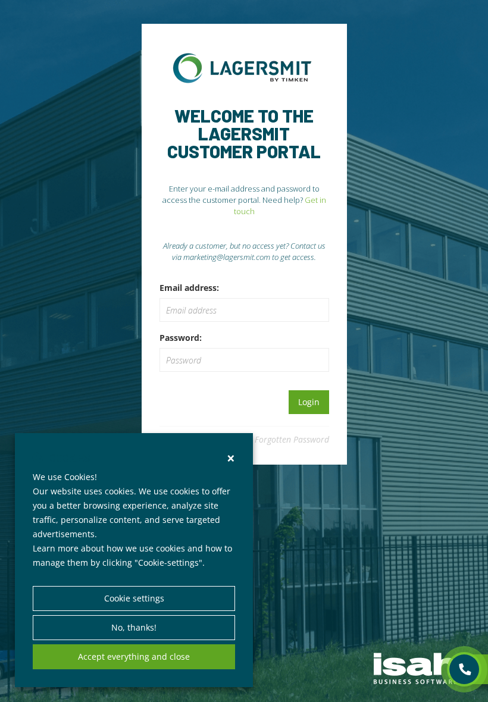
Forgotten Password (292, 439)
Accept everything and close (134, 656)
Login (309, 402)
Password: (180, 337)
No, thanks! (134, 627)
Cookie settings (134, 598)
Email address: (189, 287)
